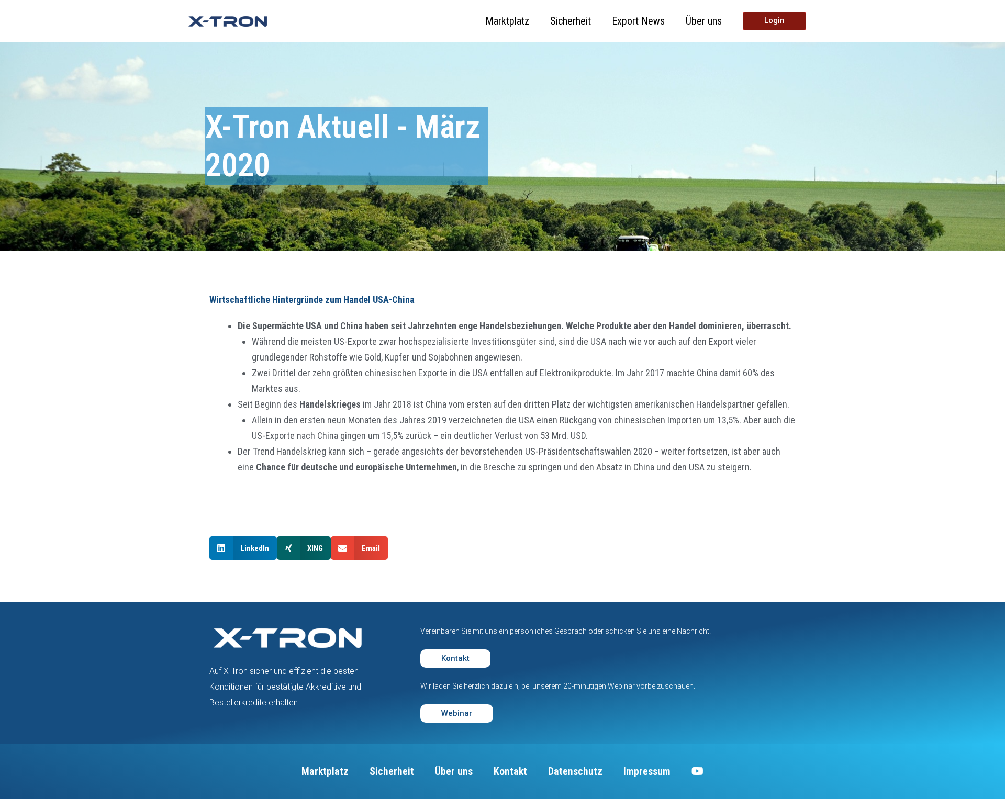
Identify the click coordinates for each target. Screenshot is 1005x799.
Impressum (647, 771)
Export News (638, 21)
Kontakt (510, 771)
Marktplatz (507, 21)
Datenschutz (575, 771)
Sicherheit (570, 21)
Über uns (704, 21)
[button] (243, 548)
